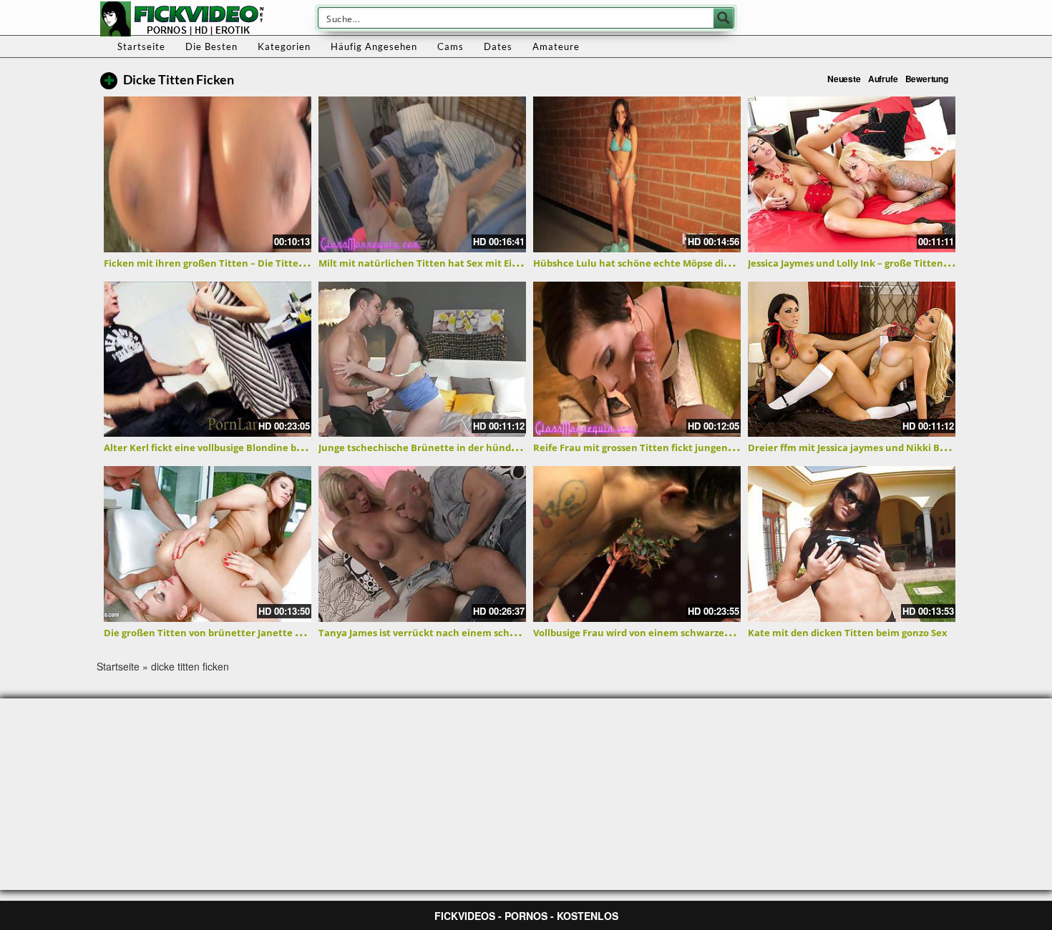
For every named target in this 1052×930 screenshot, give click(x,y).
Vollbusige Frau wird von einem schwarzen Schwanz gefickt (670, 632)
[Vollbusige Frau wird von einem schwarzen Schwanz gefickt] (637, 544)
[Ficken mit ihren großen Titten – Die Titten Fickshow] (207, 174)
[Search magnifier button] (723, 18)
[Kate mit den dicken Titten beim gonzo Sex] (851, 544)
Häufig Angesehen (374, 46)
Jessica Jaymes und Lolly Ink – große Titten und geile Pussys (884, 263)
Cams (450, 46)
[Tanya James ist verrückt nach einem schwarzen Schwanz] (422, 544)
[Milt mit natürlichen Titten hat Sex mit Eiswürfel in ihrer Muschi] (422, 174)
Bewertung (926, 78)
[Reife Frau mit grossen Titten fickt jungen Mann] (637, 359)
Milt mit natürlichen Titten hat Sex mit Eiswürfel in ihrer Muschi (469, 263)
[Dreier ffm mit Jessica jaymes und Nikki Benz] (851, 359)
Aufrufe (883, 78)
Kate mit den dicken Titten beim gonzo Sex (848, 632)
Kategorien (284, 46)
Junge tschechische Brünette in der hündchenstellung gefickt (462, 447)
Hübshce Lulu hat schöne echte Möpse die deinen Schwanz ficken (686, 263)
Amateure (556, 46)
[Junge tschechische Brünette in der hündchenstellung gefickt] (422, 359)
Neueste (844, 78)
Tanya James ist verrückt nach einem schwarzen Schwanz (452, 632)
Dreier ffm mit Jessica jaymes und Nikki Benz (852, 447)
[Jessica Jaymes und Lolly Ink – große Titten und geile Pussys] (851, 174)
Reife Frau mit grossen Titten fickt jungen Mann (645, 447)
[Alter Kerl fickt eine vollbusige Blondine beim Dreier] (207, 359)
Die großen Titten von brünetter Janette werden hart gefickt (246, 632)
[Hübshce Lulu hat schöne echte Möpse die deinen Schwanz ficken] (637, 174)
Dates (498, 46)
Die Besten (211, 46)
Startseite (141, 46)
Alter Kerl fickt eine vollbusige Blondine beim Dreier (225, 447)
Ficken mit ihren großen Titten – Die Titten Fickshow (227, 263)
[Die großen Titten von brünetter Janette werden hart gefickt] (207, 544)
